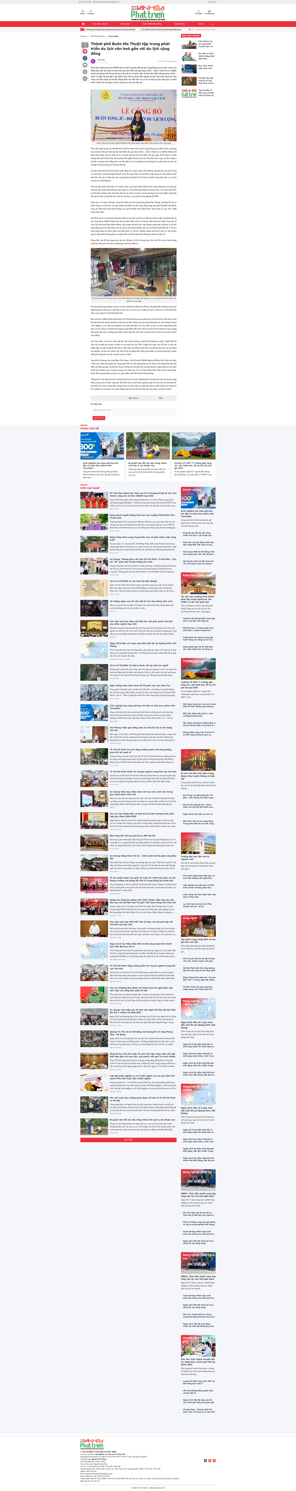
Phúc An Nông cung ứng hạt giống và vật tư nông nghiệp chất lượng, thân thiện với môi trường (199, 1223)
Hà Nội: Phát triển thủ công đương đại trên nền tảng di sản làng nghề (199, 969)
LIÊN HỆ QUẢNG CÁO (157, 1488)
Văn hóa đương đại (115, 893)
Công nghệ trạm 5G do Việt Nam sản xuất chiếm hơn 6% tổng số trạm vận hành (198, 648)
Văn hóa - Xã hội (114, 508)
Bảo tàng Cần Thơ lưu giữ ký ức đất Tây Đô (132, 835)
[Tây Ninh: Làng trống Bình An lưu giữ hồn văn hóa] (198, 926)
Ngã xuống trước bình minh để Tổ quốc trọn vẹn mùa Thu (140, 685)
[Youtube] (214, 1460)
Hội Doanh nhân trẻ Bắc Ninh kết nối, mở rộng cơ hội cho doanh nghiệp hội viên (198, 562)
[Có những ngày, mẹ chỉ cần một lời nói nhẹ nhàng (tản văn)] (94, 608)
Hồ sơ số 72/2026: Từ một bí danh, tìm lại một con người (139, 665)
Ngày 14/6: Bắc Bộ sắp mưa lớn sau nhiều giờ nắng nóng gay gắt (198, 1401)
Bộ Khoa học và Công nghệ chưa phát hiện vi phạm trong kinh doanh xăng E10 (198, 629)
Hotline (90, 14)
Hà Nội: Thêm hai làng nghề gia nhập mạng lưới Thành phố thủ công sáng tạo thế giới (198, 988)
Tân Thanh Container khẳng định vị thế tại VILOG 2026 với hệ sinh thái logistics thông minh (199, 724)
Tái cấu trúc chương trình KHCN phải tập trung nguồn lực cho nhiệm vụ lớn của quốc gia (197, 599)
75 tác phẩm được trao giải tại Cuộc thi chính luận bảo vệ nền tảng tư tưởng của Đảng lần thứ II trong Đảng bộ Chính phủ (143, 879)
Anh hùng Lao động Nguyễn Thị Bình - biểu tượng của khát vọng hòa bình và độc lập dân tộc (198, 796)
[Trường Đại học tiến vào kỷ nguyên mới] (198, 843)
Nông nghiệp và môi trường (117, 959)
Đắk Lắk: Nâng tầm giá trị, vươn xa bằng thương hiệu (198, 714)
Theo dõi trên (162, 61)
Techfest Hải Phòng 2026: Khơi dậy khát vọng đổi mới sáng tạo (199, 619)
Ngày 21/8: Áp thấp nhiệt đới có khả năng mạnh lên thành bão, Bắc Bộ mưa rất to (199, 1045)
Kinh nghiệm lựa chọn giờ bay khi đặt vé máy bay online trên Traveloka (100, 465)
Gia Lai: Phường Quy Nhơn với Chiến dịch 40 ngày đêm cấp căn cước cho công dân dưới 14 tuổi (141, 989)
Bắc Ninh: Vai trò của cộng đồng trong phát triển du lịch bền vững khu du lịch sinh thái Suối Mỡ (198, 822)
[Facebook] (205, 1460)
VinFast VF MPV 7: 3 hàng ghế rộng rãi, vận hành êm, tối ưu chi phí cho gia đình (193, 465)
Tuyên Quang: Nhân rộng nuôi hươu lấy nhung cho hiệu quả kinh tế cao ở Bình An (199, 1232)
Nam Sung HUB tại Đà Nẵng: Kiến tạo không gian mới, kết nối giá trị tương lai (199, 553)
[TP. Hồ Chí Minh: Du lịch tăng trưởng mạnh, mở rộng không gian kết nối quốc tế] (94, 756)
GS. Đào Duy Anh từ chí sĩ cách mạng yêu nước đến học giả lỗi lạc (155, 29)
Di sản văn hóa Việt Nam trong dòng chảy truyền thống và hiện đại (198, 776)
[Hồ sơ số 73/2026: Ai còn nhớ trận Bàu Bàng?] (94, 588)
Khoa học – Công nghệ (197, 575)
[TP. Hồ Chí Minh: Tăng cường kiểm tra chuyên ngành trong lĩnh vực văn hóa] (94, 972)
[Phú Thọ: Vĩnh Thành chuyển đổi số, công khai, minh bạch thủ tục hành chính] (198, 1346)
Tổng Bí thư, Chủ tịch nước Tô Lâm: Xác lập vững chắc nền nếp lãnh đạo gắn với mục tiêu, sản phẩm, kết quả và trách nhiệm (142, 1055)
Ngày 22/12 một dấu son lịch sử (198, 814)
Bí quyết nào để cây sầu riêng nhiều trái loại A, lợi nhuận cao (147, 464)
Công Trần (101, 60)
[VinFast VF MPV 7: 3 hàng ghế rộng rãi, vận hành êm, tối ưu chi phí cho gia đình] (194, 446)
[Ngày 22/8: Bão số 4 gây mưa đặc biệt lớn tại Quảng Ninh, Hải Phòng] (94, 650)
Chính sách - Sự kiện (115, 743)
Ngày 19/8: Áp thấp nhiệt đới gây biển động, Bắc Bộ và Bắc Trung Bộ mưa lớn (198, 1064)
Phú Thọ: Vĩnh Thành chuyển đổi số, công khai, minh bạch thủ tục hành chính (198, 1362)
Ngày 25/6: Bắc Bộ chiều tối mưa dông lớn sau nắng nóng (198, 1242)
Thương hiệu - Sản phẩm (199, 660)
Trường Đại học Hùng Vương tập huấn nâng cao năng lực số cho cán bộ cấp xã (198, 638)
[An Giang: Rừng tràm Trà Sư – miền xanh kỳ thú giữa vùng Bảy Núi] (94, 862)
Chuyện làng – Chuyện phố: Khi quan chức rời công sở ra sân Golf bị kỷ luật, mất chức (198, 1410)
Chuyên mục (209, 14)
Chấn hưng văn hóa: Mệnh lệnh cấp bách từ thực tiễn (199, 895)
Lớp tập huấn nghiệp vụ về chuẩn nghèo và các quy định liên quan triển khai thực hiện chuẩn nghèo (142, 1077)
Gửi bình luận (99, 418)
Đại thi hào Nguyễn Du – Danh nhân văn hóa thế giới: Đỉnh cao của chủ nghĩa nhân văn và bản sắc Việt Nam (198, 805)
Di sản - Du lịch (114, 765)
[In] (85, 71)
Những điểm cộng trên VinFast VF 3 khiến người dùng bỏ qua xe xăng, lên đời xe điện (198, 733)
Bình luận (85, 45)
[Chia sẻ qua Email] (85, 65)
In (162, 398)
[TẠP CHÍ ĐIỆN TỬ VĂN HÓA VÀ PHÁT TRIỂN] (148, 12)
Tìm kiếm (198, 14)
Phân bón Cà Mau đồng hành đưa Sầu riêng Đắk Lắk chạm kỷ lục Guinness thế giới (198, 543)
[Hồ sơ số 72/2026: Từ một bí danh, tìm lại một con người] (94, 672)
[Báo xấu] (85, 78)
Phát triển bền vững (87, 457)
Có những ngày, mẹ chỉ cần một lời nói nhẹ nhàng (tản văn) (141, 601)
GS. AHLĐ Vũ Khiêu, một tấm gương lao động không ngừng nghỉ (106, 29)
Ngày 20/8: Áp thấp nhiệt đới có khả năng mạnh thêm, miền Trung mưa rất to (198, 1054)
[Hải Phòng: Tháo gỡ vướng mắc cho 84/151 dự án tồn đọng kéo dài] (94, 734)
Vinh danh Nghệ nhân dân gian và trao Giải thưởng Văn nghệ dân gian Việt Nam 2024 (199, 876)
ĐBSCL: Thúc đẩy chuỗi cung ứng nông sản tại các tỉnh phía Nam (198, 1194)
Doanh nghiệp (114, 721)
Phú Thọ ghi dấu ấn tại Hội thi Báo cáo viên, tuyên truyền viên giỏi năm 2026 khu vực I (199, 959)
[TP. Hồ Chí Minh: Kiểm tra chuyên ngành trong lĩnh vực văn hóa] (94, 778)
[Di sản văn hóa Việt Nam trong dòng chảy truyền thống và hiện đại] (198, 760)
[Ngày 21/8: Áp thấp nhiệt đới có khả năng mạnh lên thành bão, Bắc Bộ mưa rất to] (94, 950)
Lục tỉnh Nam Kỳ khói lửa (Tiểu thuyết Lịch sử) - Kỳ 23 (197, 905)
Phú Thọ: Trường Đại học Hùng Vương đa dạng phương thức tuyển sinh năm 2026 (199, 1315)
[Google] (209, 1460)
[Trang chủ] (83, 24)
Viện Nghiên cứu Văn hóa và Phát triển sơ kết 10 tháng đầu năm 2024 (198, 886)
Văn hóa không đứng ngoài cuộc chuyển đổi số (198, 1391)
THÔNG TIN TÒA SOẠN (139, 1488)
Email (82, 14)
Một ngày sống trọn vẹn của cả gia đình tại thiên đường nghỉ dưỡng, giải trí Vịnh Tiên (199, 705)
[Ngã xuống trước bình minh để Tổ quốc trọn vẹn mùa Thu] (94, 692)
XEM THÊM (128, 1140)
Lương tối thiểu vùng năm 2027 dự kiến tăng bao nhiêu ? (199, 1382)
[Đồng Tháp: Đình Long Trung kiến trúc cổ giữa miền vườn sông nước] (94, 544)
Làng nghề (190, 918)
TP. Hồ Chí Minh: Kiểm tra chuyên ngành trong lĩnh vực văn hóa (143, 771)
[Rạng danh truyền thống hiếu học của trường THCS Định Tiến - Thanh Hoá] (94, 522)
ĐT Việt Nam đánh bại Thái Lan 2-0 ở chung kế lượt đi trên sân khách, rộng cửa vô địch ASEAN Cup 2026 (143, 494)
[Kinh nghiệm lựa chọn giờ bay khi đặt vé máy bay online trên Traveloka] (102, 446)
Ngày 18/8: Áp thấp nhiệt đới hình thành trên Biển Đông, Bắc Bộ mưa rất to (199, 1073)
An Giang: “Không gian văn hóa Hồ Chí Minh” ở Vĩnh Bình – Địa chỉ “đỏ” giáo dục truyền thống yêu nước (143, 560)
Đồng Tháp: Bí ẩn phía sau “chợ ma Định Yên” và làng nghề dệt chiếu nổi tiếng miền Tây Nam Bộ (199, 978)
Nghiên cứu (113, 611)
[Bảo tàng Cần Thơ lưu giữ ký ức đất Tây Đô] (94, 842)
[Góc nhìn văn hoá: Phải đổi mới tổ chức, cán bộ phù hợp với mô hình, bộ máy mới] (94, 928)
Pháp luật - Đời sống (115, 829)
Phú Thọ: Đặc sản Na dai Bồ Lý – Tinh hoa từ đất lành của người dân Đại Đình (199, 1213)
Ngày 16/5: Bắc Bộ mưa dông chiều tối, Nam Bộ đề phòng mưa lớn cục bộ (198, 1325)
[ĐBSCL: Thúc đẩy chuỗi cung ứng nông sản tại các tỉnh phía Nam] (198, 1180)
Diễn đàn (112, 807)
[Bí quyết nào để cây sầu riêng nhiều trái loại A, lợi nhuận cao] (148, 446)
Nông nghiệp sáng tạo (197, 1172)
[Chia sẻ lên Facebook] (85, 58)
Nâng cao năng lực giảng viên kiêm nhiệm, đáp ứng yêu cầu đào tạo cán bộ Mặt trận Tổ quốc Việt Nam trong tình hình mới (143, 901)
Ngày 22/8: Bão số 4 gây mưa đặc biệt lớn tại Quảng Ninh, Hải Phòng (198, 1025)
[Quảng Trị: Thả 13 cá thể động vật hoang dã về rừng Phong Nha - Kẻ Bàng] (94, 1038)
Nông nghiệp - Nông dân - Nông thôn (120, 659)
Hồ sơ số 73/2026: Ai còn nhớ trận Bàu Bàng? (133, 581)
